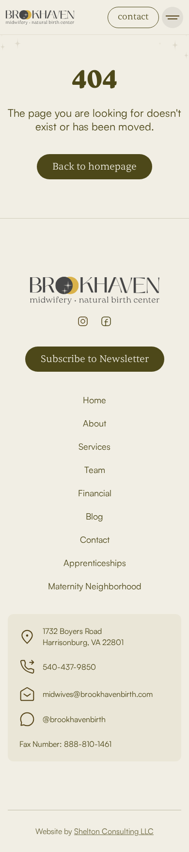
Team (94, 469)
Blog (94, 516)
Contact (95, 539)
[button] (172, 17)
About (94, 423)
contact (133, 16)
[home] (40, 17)
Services (94, 446)
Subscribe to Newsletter (95, 359)
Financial (94, 493)
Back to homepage (94, 166)
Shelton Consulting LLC (114, 831)
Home (94, 399)
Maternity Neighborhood (95, 586)
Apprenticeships (94, 562)
